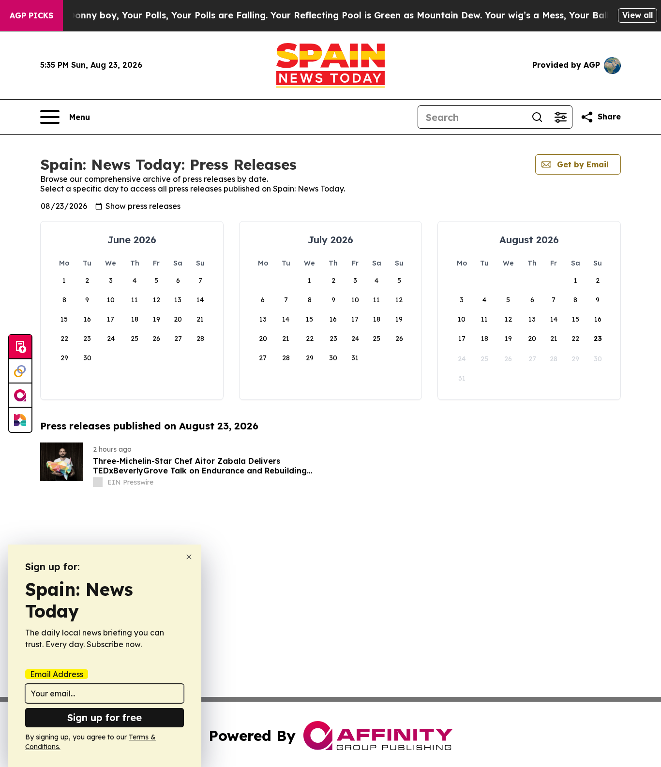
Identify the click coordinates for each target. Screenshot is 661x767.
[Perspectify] (20, 371)
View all (637, 15)
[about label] (98, 482)
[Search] (537, 117)
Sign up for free (104, 717)
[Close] (189, 556)
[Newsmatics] (20, 420)
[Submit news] (20, 347)
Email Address (56, 674)
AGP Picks (31, 15)
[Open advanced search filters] (560, 117)
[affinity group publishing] (20, 396)
